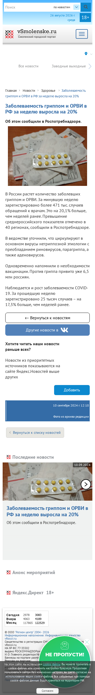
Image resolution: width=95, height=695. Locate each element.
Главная (11, 90)
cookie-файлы (51, 664)
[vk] (64, 330)
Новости (29, 90)
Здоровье (48, 90)
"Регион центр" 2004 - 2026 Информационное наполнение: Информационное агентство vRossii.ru (42, 635)
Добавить (72, 389)
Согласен (47, 691)
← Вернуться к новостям (47, 317)
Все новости (28, 66)
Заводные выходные (69, 66)
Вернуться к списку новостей (37, 432)
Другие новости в (42, 330)
